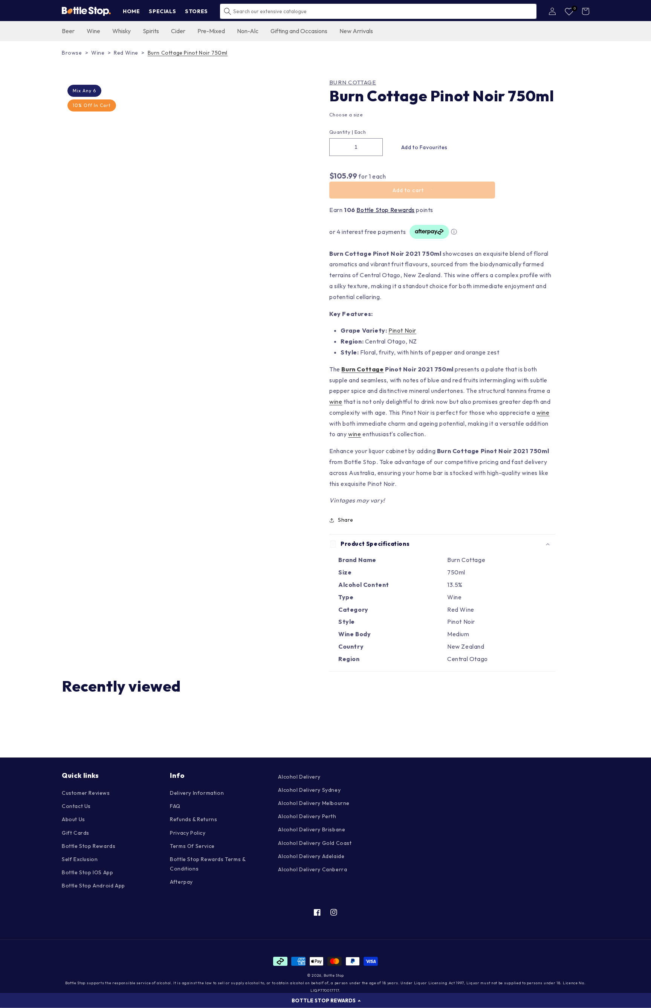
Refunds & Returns (193, 819)
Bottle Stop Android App (93, 885)
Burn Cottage (352, 82)
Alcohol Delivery (299, 776)
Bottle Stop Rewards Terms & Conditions (207, 864)
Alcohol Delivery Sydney (309, 790)
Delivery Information (197, 793)
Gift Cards (75, 832)
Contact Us (76, 806)
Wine (97, 52)
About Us (73, 819)
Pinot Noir (402, 330)
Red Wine (126, 52)
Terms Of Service (192, 846)
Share (345, 519)
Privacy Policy (187, 832)
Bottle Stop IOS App (87, 872)
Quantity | (341, 132)
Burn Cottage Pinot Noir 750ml (188, 52)
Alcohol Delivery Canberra (312, 869)
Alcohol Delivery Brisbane (311, 829)
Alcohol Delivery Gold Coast (314, 843)
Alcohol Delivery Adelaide (311, 856)
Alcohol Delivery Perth (307, 816)
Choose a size (346, 114)
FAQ (175, 806)
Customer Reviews (86, 793)
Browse (72, 52)
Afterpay (181, 881)
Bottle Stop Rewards (385, 210)
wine (335, 401)
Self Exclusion (80, 859)
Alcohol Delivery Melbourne (314, 803)
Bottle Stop (334, 975)
